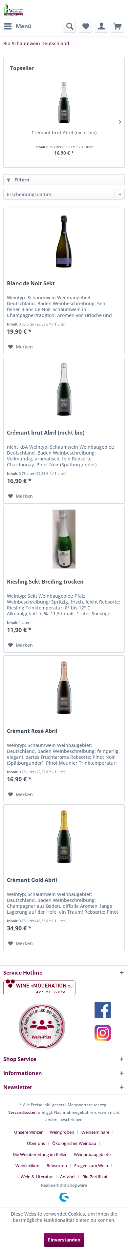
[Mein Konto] (101, 26)
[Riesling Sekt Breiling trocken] (64, 539)
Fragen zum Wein (91, 1165)
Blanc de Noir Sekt (31, 283)
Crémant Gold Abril (32, 880)
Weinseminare (95, 1132)
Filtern (21, 180)
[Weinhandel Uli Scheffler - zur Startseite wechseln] (13, 9)
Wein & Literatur (37, 1177)
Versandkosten (22, 1112)
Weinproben (62, 1132)
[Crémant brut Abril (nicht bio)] (64, 103)
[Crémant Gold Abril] (64, 837)
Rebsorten (57, 1165)
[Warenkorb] (117, 26)
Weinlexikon (27, 1165)
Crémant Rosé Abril (32, 731)
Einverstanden (64, 1240)
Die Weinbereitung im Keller (40, 1154)
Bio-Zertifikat (95, 1177)
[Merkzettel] (85, 26)
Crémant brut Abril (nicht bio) (64, 132)
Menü (24, 26)
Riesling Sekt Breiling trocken (45, 581)
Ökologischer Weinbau (74, 1143)
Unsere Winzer (28, 1132)
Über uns (36, 1143)
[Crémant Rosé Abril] (64, 688)
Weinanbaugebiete (92, 1154)
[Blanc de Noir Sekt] (64, 240)
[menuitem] (17, 26)
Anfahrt (67, 1177)
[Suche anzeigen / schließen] (69, 26)
